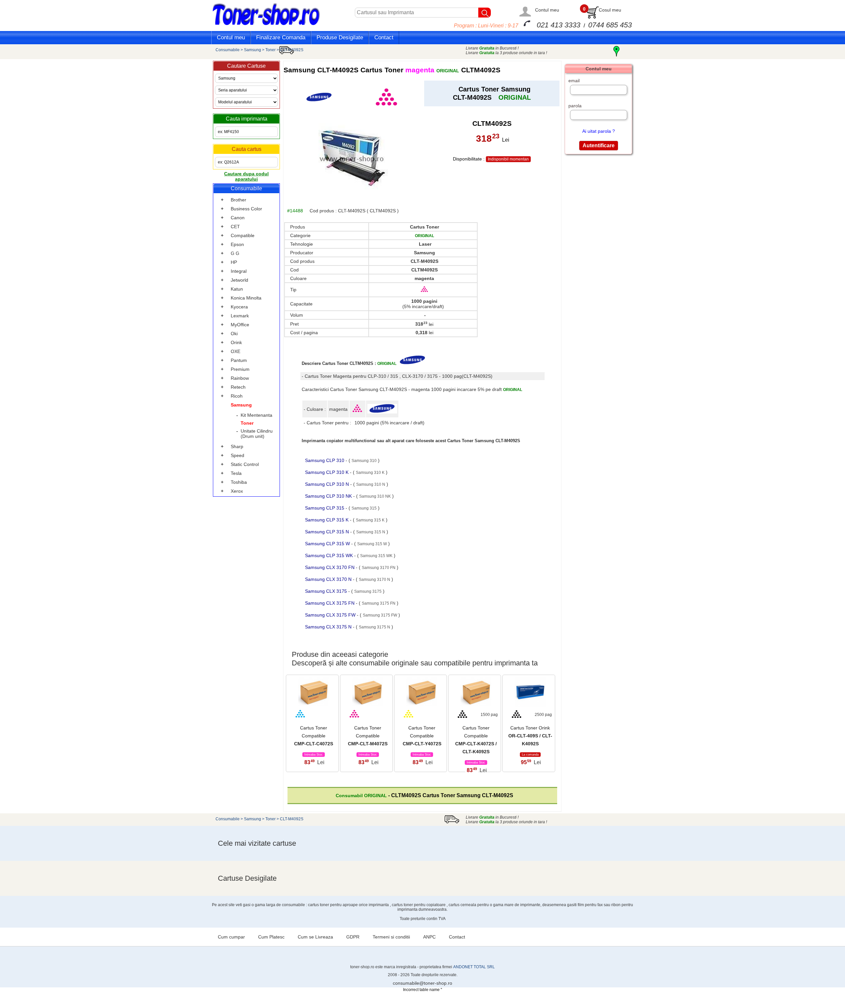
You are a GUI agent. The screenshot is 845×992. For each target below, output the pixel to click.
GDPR (352, 936)
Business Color (246, 208)
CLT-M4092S (291, 50)
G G (235, 253)
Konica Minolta (246, 298)
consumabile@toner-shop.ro (422, 983)
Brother (238, 199)
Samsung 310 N (370, 484)
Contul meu (547, 10)
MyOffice (240, 324)
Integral (239, 271)
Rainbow (240, 378)
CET (235, 226)
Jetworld (239, 280)
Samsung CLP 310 (325, 460)
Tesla (236, 473)
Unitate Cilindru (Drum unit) (257, 433)
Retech (238, 387)
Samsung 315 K (370, 520)
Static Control (245, 464)
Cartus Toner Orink (530, 735)
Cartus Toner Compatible (313, 735)
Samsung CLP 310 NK (329, 496)
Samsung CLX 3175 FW (331, 615)
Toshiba (239, 482)
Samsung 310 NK (375, 496)
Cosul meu (610, 10)
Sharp (237, 446)
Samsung (252, 50)
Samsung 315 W (372, 544)
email (574, 80)
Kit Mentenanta (256, 415)
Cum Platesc (271, 936)
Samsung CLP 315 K (327, 519)
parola (575, 105)
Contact (383, 37)
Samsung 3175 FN (378, 603)
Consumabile (228, 50)
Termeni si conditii (391, 936)
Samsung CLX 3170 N (329, 579)
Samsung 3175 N (374, 627)
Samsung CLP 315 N (327, 531)
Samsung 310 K (370, 472)
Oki (234, 333)
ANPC (429, 936)
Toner (270, 50)
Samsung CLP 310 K (327, 472)
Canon (238, 217)
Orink (236, 342)
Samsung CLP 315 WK (329, 555)
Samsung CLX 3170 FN (330, 567)
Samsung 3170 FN (378, 567)
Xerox (237, 491)
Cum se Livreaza (315, 936)
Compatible (242, 235)
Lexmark (240, 315)
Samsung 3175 (368, 591)
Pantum (239, 360)
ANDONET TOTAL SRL (474, 967)
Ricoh (237, 396)
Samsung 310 (364, 460)
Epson (237, 244)
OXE (235, 351)
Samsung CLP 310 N (327, 484)
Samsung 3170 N (374, 579)
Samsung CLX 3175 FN (330, 603)
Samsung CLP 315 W (328, 543)
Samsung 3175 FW (380, 615)
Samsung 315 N (370, 532)
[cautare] (484, 13)
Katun (237, 289)
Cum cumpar (231, 936)
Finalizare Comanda (280, 37)
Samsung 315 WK (376, 555)
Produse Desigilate (340, 37)
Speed (237, 455)
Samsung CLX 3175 (326, 591)
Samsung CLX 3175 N (329, 626)
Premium (240, 369)
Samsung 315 (364, 508)
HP (234, 262)
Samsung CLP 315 (325, 508)
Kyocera (239, 306)
